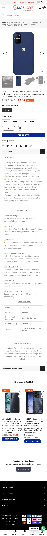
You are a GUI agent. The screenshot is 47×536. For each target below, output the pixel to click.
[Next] (42, 53)
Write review (23, 469)
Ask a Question (8, 141)
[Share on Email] (26, 146)
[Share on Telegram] (21, 146)
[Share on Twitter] (7, 146)
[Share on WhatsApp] (30, 146)
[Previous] (5, 53)
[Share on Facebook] (3, 146)
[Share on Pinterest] (12, 146)
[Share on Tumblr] (17, 146)
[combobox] (23, 15)
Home (4, 22)
